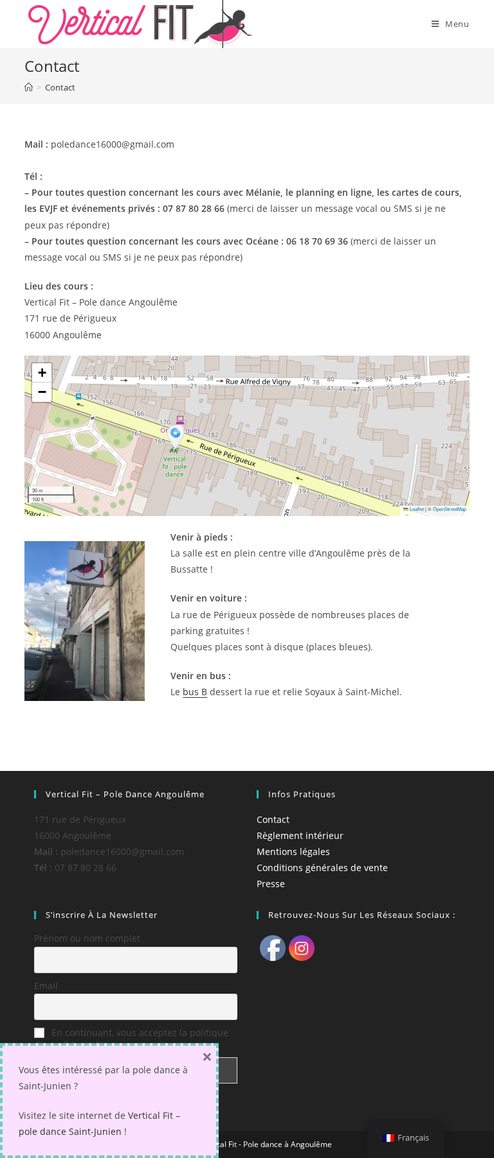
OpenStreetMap (449, 508)
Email (46, 986)
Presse (271, 883)
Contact (273, 819)
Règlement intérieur (300, 835)
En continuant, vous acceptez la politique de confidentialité (131, 1038)
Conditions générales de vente (322, 867)
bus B (195, 692)
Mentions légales (293, 851)
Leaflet (416, 508)
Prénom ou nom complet (87, 938)
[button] (177, 438)
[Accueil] (28, 87)
